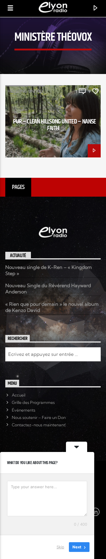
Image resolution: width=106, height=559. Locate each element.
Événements (23, 410)
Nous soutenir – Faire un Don (39, 417)
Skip (60, 547)
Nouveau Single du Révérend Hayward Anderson (48, 288)
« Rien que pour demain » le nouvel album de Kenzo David (52, 307)
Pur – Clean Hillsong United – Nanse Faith (54, 125)
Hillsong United (25, 91)
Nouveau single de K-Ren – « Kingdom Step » (48, 270)
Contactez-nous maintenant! (39, 425)
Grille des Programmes (33, 402)
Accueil (18, 395)
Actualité (18, 255)
